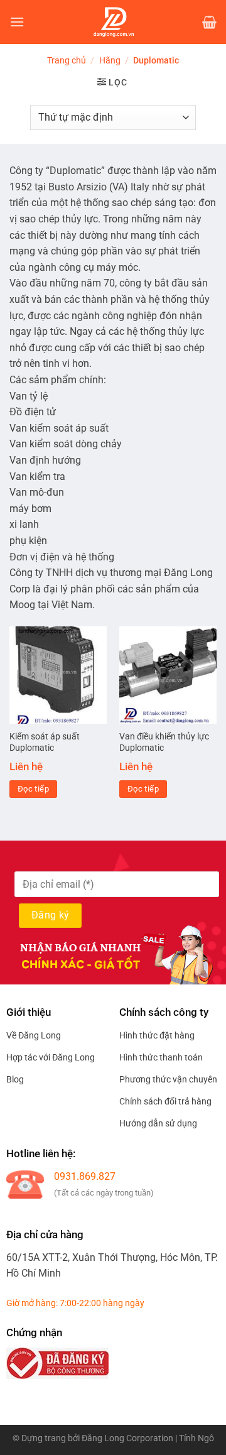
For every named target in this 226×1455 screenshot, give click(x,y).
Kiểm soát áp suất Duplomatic (44, 742)
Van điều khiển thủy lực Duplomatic (164, 742)
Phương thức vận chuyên (168, 1079)
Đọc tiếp (33, 788)
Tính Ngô (196, 1438)
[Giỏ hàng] (209, 22)
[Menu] (16, 21)
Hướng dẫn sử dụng (158, 1123)
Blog (15, 1079)
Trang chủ (66, 60)
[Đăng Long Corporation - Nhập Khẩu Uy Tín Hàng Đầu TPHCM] (113, 22)
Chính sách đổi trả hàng (165, 1101)
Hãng (110, 60)
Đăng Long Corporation (127, 1438)
